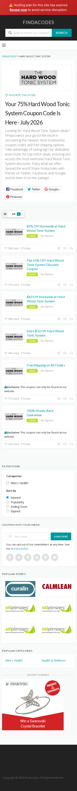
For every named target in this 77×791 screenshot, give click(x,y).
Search (62, 32)
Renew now (18, 10)
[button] (14, 189)
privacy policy (19, 548)
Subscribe (61, 536)
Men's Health (14, 660)
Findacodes (38, 22)
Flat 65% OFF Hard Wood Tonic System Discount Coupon (45, 264)
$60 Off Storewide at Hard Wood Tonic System (46, 299)
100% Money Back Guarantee (40, 413)
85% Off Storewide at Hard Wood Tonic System (46, 228)
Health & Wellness (53, 660)
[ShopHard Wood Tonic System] (38, 78)
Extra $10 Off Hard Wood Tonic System (45, 333)
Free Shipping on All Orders (46, 365)
